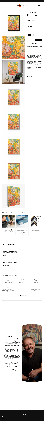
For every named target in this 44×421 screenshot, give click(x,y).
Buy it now (34, 43)
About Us (3, 415)
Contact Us (4, 419)
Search (3, 418)
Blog (2, 416)
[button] (2, 5)
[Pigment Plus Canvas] (22, 5)
